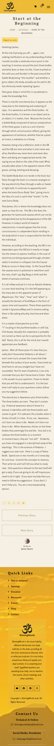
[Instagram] (37, 688)
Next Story (27, 530)
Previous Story (27, 515)
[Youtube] (17, 688)
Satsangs (23, 30)
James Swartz (27, 549)
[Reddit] (30, 688)
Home (12, 30)
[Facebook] (23, 688)
